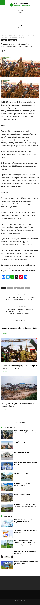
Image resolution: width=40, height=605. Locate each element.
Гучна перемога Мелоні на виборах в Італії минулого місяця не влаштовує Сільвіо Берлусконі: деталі (20, 310)
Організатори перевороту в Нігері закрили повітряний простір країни (19, 367)
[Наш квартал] (20, 2)
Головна (3, 35)
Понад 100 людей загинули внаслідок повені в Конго (17, 404)
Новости (12, 40)
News (10, 35)
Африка (10, 288)
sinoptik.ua (27, 28)
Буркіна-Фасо (19, 288)
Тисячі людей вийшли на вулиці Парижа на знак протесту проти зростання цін (20, 297)
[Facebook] (20, 603)
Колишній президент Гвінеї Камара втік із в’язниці (19, 329)
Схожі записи (19, 320)
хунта (27, 288)
